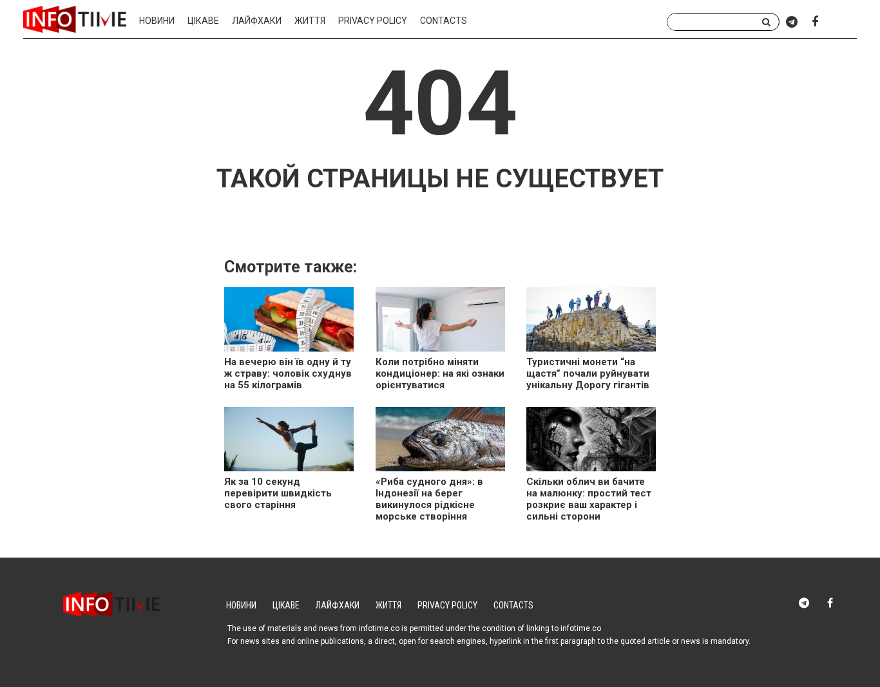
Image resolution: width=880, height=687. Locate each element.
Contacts (443, 20)
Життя (309, 20)
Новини (157, 20)
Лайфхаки (257, 20)
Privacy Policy (372, 20)
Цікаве (203, 20)
